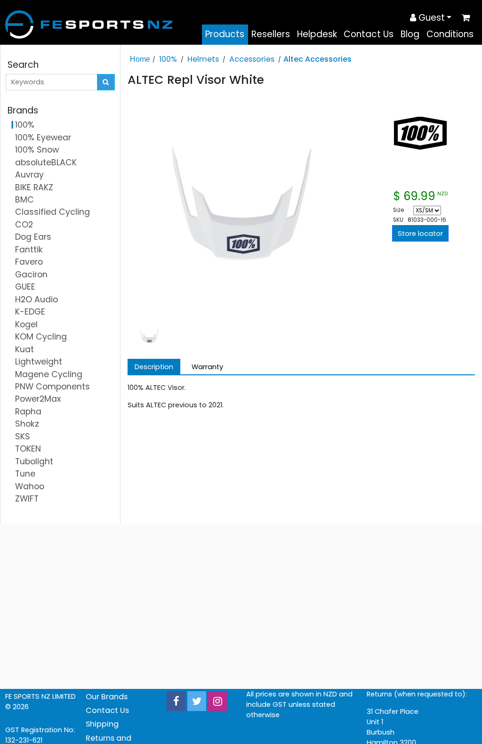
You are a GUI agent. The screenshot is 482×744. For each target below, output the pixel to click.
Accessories (251, 59)
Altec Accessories (317, 59)
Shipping (102, 724)
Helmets (203, 59)
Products (224, 34)
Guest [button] (430, 17)
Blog (410, 34)
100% (168, 59)
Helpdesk (317, 34)
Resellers (270, 34)
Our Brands (107, 696)
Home (140, 59)
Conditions (450, 34)
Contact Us (369, 34)
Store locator (420, 233)
